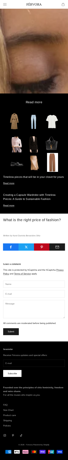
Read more (8, 183)
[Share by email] (57, 247)
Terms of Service (22, 273)
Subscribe (12, 373)
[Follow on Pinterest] (13, 435)
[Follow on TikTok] (21, 435)
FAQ (5, 405)
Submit (11, 331)
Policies (7, 425)
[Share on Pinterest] (41, 247)
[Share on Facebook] (11, 247)
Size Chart (8, 410)
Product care (9, 415)
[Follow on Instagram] (4, 435)
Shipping (7, 420)
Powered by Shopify (41, 445)
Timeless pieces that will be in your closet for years (33, 176)
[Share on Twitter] (26, 247)
